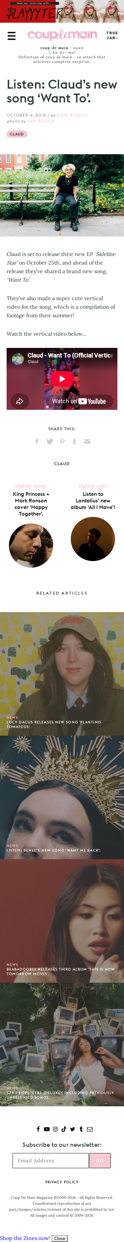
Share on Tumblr (74, 441)
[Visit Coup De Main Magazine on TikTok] (64, 1129)
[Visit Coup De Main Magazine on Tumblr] (81, 1129)
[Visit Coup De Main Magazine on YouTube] (47, 1129)
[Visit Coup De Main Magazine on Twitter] (72, 1129)
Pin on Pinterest (62, 441)
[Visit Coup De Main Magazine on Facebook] (38, 1129)
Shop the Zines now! (25, 1238)
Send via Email (87, 441)
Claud (17, 134)
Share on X (49, 441)
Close (59, 1238)
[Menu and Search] (11, 36)
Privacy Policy (62, 1182)
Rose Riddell (73, 115)
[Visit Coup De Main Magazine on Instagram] (55, 1129)
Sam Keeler (41, 121)
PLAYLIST (112, 36)
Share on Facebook (37, 441)
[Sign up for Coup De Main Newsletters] (90, 1129)
